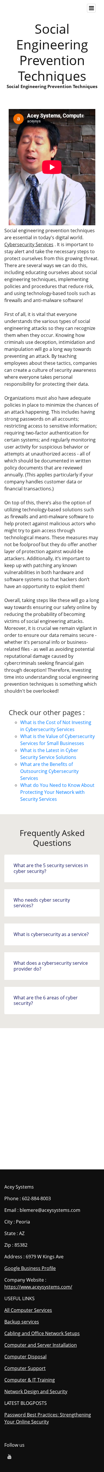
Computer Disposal (25, 1356)
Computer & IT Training (29, 1380)
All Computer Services (28, 1310)
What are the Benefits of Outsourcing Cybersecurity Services (49, 771)
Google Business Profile (30, 1268)
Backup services (21, 1322)
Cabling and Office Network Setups (42, 1333)
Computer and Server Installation (40, 1345)
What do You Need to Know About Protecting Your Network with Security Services (57, 792)
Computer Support (25, 1368)
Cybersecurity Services (28, 244)
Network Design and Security (35, 1391)
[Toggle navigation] (91, 8)
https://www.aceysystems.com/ (38, 1287)
